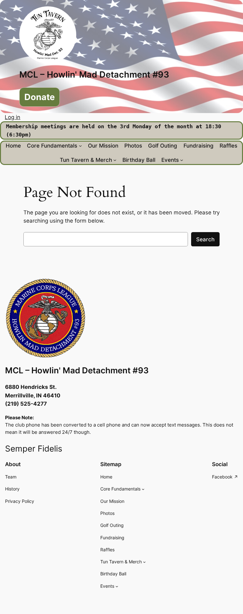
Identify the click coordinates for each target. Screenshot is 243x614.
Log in (12, 117)
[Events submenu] (181, 159)
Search (205, 239)
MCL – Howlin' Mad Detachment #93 (94, 74)
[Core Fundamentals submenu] (80, 145)
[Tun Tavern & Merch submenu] (114, 159)
